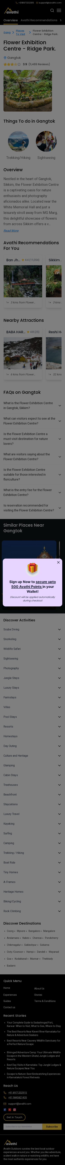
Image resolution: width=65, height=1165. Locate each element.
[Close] (58, 562)
